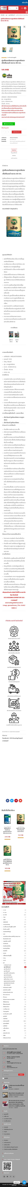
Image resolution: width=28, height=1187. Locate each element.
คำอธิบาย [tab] (14, 150)
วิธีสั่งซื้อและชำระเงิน (8, 1129)
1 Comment (16, 1096)
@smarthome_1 (13, 605)
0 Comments (16, 1089)
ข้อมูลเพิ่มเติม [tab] (14, 153)
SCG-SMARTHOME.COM (12, 1184)
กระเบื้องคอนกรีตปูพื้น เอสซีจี (9, 927)
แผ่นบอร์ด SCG (6, 1033)
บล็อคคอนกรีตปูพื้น (7, 955)
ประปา (4, 960)
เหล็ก (4, 1030)
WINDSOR (5, 922)
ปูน (6, 15)
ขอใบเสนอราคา (7, 1142)
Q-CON (5, 915)
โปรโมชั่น (6, 1127)
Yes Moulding (6, 924)
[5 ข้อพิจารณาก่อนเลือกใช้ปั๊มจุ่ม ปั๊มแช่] (5, 1087)
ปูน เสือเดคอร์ (7, 971)
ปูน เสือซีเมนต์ (12, 15)
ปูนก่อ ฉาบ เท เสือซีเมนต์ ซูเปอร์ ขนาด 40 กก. (20, 829)
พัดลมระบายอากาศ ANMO (8, 999)
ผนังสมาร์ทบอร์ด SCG (8, 992)
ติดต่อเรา (6, 1140)
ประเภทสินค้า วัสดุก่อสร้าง (10, 209)
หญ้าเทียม (5, 1018)
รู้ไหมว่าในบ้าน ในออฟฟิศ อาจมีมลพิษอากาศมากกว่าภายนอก (16, 1094)
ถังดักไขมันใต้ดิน (6, 946)
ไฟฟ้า (4, 1035)
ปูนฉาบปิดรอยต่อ (7, 975)
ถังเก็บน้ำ (5, 950)
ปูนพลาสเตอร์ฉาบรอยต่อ (9, 981)
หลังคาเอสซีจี (6, 1021)
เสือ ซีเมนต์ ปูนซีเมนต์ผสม (11, 422)
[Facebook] (7, 1176)
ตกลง (21, 1074)
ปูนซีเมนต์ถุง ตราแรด (8, 979)
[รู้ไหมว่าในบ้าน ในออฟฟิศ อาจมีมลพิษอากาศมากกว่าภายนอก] (5, 1094)
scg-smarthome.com (12, 1067)
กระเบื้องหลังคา (7, 1121)
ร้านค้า (5, 1131)
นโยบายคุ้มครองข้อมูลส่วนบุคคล (11, 1147)
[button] (26, 12)
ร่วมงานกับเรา (7, 1134)
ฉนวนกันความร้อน (8, 1118)
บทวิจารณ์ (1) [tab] (14, 158)
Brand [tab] (14, 155)
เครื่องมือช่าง (6, 1028)
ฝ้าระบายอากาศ (6, 994)
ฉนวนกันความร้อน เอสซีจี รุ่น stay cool (11, 936)
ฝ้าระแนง (5, 997)
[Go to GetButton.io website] (24, 1185)
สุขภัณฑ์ (5, 1016)
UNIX (4, 919)
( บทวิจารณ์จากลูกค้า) (11, 57)
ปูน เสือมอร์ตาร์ (7, 969)
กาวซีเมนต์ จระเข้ (7, 965)
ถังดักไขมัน (5, 943)
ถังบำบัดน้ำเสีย (6, 948)
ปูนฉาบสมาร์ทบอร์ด (8, 977)
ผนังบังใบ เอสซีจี (6, 990)
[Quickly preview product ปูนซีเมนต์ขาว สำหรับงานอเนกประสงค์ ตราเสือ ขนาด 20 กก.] (12, 816)
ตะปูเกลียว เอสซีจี (7, 941)
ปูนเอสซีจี (6, 1114)
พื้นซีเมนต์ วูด (6, 1002)
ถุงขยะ (4, 953)
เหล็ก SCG (6, 1116)
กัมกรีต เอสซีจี (6, 929)
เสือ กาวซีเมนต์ (7, 985)
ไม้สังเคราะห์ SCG (7, 1038)
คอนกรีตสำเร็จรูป (7, 931)
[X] (4, 1176)
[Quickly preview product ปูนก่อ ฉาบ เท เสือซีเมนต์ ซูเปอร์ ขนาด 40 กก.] (25, 816)
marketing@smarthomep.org (14, 1063)
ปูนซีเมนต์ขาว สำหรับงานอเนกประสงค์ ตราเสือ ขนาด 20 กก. (7, 830)
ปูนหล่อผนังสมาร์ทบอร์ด (9, 983)
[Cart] (22, 8)
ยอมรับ (6, 1078)
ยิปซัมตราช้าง (6, 1006)
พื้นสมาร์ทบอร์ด (6, 1004)
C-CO (4, 910)
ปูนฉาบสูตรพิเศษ (17, 141)
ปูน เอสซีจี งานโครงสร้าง (9, 973)
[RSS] (13, 1176)
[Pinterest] (10, 1176)
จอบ (4, 934)
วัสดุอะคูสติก (6, 1011)
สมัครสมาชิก (7, 1145)
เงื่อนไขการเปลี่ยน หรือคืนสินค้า (10, 1149)
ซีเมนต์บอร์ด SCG (7, 938)
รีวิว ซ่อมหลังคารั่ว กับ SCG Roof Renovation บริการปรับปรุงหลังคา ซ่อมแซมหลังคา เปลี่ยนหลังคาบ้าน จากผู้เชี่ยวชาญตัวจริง (17, 1103)
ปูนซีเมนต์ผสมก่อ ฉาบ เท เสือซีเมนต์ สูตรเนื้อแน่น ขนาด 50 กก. (7, 862)
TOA (4, 917)
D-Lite (4, 912)
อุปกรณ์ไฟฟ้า (6, 1023)
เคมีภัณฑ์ (5, 1026)
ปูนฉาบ (11, 141)
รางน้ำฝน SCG (6, 1009)
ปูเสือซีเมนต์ (15, 143)
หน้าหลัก (2, 15)
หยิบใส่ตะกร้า (16, 132)
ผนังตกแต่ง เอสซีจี (7, 987)
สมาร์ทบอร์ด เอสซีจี (7, 1014)
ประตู (4, 958)
